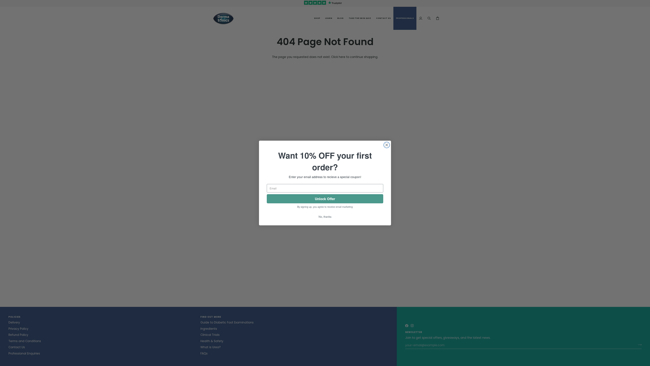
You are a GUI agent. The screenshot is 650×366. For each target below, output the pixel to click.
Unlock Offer (325, 198)
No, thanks (325, 217)
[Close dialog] (387, 145)
